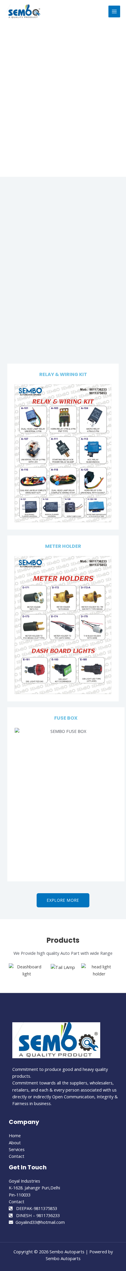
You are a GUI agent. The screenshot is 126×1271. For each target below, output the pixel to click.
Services (17, 1149)
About (15, 1142)
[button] (14, 973)
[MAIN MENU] (114, 11)
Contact (16, 1156)
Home (15, 1135)
